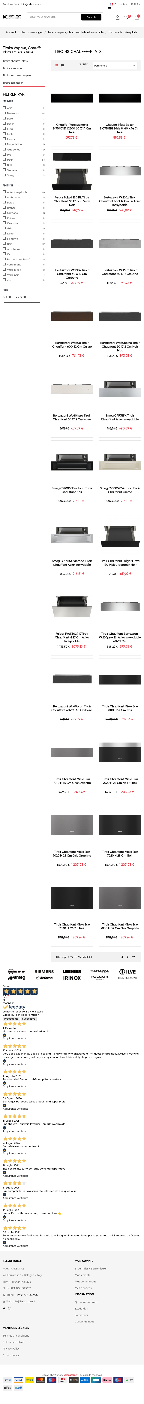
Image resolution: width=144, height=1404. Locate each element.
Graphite (12, 223)
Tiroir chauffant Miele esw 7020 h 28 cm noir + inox (120, 781)
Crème (11, 218)
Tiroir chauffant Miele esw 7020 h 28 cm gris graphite (72, 853)
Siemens (12, 170)
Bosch (10, 123)
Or (8, 254)
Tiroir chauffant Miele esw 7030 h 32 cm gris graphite (120, 926)
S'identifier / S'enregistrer (91, 1268)
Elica (10, 129)
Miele (10, 160)
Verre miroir (14, 269)
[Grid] (57, 65)
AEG (9, 108)
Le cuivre (12, 238)
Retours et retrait (13, 1342)
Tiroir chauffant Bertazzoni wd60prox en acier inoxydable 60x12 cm (120, 637)
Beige (10, 202)
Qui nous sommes (86, 1302)
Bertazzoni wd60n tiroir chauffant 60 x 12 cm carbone (71, 273)
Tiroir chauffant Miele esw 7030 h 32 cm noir (72, 926)
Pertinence (115, 65)
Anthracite (13, 197)
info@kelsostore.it (31, 4)
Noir (9, 244)
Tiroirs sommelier (13, 82)
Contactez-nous (84, 1321)
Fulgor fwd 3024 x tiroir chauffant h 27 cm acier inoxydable (72, 637)
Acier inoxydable (17, 192)
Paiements (81, 1315)
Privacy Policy (11, 1348)
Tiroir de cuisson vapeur (17, 75)
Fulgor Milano (15, 144)
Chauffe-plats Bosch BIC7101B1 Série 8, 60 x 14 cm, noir (120, 128)
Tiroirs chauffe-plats (15, 61)
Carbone (12, 213)
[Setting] (117, 17)
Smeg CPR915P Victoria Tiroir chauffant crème (120, 490)
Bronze (11, 207)
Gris (9, 228)
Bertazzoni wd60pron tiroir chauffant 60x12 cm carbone (71, 708)
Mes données (83, 1288)
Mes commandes (85, 1281)
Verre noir (13, 275)
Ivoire (10, 233)
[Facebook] (4, 1309)
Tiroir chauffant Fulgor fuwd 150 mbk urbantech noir (120, 562)
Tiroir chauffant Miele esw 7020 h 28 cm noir (120, 853)
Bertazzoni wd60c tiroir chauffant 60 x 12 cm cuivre (72, 344)
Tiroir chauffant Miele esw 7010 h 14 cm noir (120, 708)
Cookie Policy (11, 1355)
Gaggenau (13, 149)
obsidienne (13, 249)
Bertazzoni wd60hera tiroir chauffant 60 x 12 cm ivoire (72, 417)
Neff (9, 165)
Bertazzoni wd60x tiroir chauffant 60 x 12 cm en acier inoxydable (120, 201)
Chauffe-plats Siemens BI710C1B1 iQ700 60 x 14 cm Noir (72, 128)
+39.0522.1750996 (26, 1295)
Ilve (9, 154)
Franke (11, 139)
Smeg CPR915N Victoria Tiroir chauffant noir (72, 490)
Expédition (81, 1308)
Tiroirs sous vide (12, 68)
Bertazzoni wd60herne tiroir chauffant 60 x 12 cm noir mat (120, 346)
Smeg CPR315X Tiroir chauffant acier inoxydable (120, 417)
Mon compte (83, 1275)
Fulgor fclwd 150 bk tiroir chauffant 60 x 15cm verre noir (72, 201)
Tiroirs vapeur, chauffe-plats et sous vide (23, 49)
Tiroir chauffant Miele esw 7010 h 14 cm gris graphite (72, 781)
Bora (10, 118)
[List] (62, 65)
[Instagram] (9, 1309)
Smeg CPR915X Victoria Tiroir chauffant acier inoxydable (72, 562)
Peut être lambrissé (18, 259)
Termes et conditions (16, 1335)
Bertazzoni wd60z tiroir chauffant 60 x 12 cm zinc (120, 272)
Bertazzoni (13, 113)
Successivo (28, 1018)
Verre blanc (14, 264)
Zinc (9, 280)
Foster (10, 134)
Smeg (10, 175)
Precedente (11, 1018)
